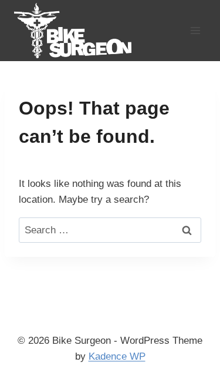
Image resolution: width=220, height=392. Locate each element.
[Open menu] (195, 30)
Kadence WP (117, 356)
